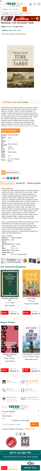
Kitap (11, 13)
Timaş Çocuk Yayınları (31, 304)
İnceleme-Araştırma (25, 13)
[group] (20, 66)
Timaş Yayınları (10, 361)
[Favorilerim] (34, 4)
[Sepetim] (38, 4)
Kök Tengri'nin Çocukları (31, 354)
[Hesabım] (30, 4)
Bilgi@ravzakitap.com (33, 399)
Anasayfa (5, 13)
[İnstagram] (24, 434)
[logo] (12, 4)
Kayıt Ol (34, 424)
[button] (20, 97)
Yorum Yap (5, 34)
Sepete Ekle (30, 467)
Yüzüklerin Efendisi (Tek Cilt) (10, 299)
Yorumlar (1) (13, 34)
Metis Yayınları (10, 305)
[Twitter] (20, 434)
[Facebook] (16, 434)
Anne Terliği (31, 298)
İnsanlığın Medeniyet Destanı (10, 355)
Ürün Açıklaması (7, 183)
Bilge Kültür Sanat (11, 30)
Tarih (15, 13)
